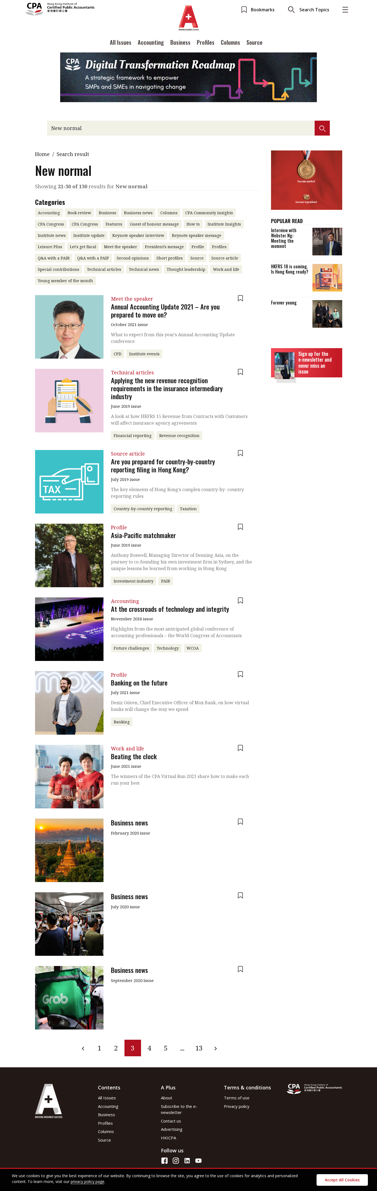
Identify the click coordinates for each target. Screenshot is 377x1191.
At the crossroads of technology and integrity (170, 609)
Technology (168, 648)
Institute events (144, 353)
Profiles (205, 42)
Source (254, 42)
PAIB (165, 581)
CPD (117, 353)
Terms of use (236, 1097)
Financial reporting (133, 435)
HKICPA (168, 1137)
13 (199, 1047)
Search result (73, 154)
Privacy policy (236, 1106)
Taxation (188, 508)
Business (180, 42)
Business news (129, 822)
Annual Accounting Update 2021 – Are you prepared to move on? (165, 310)
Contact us (171, 1121)
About (166, 1097)
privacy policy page (87, 1181)
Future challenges (131, 648)
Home (42, 154)
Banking (122, 721)
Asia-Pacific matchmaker (143, 535)
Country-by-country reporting (143, 508)
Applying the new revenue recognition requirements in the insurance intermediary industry (167, 388)
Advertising (171, 1129)
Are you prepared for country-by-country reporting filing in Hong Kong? (163, 465)
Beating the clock (134, 756)
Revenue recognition (179, 435)
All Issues (120, 42)
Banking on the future (139, 682)
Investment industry (133, 581)
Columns (230, 42)
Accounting (151, 42)
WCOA (193, 648)
